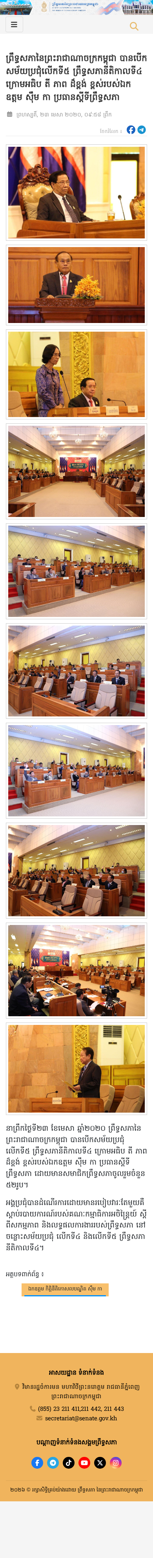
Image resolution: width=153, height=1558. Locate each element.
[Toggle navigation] (14, 24)
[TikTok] (69, 1463)
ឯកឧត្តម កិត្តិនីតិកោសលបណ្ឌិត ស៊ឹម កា (65, 1289)
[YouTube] (84, 1463)
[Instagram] (116, 1463)
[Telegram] (53, 1463)
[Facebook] (37, 1463)
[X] (100, 1463)
